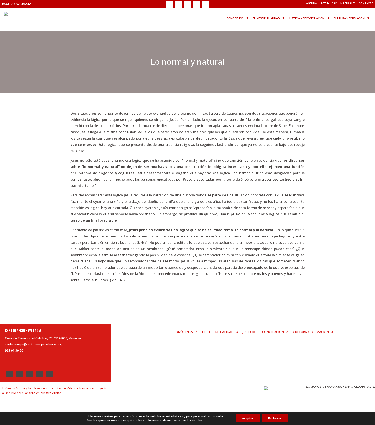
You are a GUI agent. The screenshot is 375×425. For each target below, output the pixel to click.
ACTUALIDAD (329, 3)
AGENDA (311, 3)
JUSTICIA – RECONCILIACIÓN (306, 18)
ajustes (197, 420)
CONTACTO (366, 3)
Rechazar (274, 418)
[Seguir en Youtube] (196, 4)
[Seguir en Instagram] (187, 4)
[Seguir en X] (178, 4)
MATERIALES (347, 3)
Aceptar (247, 418)
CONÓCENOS (235, 18)
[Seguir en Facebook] (169, 4)
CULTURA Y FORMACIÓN (349, 18)
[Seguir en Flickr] (205, 4)
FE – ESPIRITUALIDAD (266, 18)
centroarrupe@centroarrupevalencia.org (33, 344)
